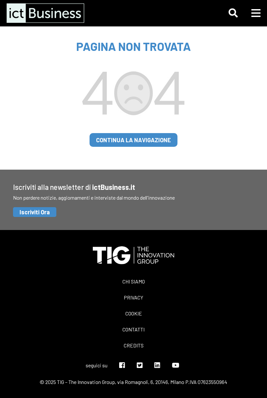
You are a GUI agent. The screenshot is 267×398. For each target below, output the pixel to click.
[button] (233, 13)
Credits (134, 345)
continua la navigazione (133, 140)
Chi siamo (133, 281)
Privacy (133, 297)
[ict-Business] (47, 13)
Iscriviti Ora (35, 212)
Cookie (133, 313)
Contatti (133, 329)
